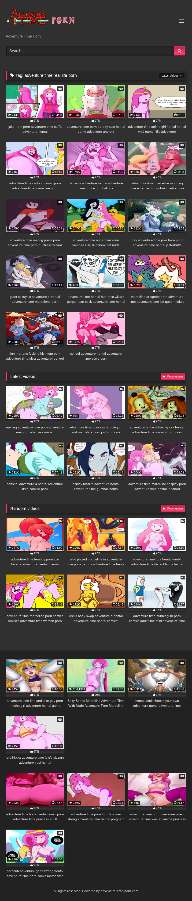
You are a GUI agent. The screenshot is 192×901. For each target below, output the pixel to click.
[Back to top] (177, 887)
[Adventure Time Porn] (96, 19)
